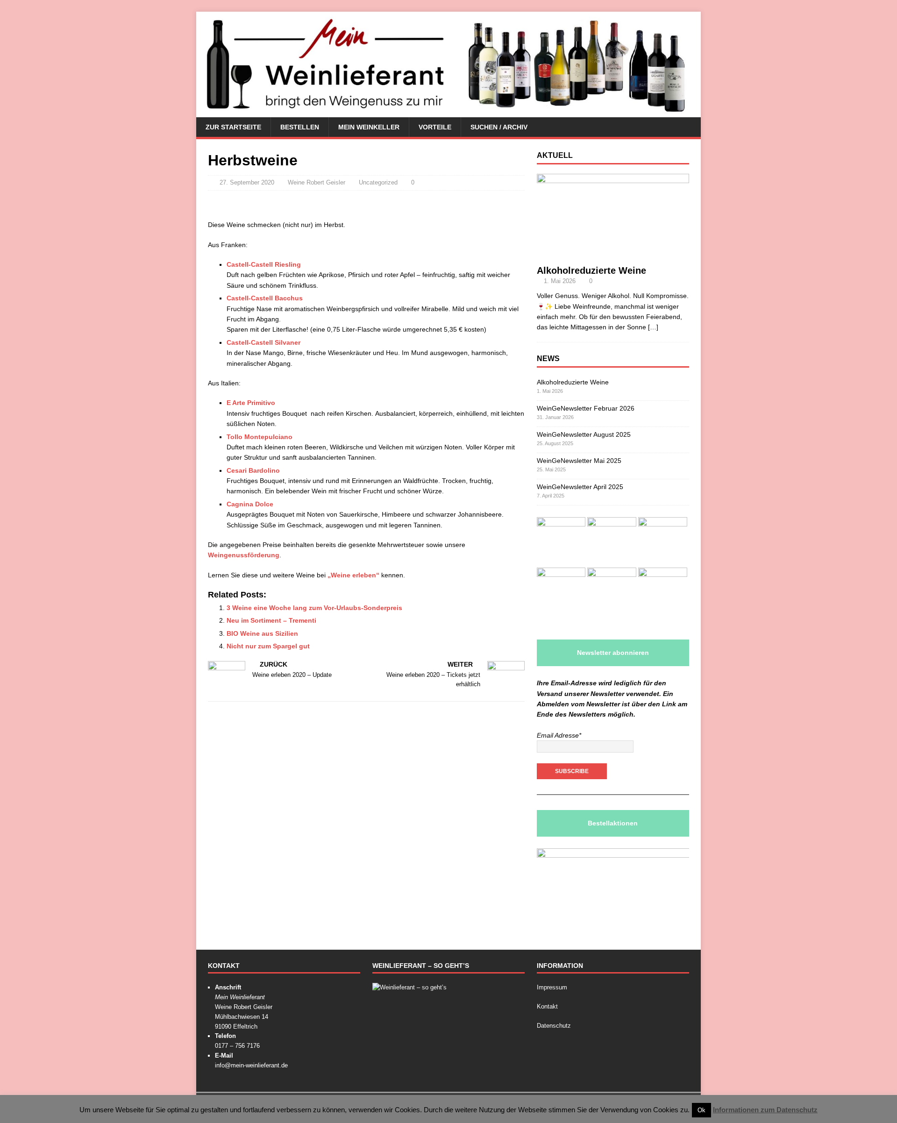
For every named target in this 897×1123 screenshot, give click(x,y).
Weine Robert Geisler (316, 182)
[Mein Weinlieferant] (448, 112)
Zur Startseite (233, 127)
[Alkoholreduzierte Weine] (613, 254)
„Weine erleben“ (353, 575)
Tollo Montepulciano (259, 437)
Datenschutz (554, 1025)
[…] (653, 327)
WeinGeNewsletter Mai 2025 (579, 460)
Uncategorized (378, 182)
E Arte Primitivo (251, 402)
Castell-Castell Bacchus (265, 298)
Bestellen (299, 127)
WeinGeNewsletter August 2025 (584, 434)
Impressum (552, 987)
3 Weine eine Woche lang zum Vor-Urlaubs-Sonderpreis (314, 607)
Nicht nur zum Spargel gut (268, 646)
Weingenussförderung (243, 555)
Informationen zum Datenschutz (765, 1110)
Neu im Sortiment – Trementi (271, 620)
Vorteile (435, 127)
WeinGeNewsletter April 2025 (580, 486)
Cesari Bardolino (253, 470)
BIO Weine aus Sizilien (262, 633)
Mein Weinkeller (368, 127)
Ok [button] (701, 1110)
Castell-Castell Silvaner (263, 342)
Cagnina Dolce (250, 504)
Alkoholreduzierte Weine (591, 270)
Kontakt (547, 1006)
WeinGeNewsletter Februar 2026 (585, 408)
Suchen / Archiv (498, 127)
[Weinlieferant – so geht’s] (409, 987)
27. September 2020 (247, 182)
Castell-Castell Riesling (264, 264)
